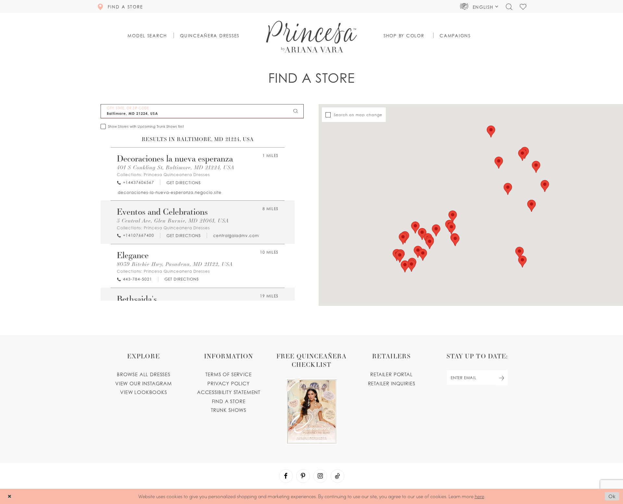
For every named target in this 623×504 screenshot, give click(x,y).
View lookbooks (143, 392)
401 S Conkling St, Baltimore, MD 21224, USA (175, 167)
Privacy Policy (228, 383)
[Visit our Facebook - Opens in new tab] (286, 476)
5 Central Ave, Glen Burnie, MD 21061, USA (173, 220)
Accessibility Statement (228, 392)
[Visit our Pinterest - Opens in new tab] (303, 476)
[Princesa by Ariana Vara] (311, 37)
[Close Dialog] (9, 496)
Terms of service (228, 374)
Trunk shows (228, 410)
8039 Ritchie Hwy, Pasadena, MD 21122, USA (175, 263)
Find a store (229, 401)
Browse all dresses (143, 374)
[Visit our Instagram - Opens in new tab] (320, 476)
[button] (479, 6)
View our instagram (143, 383)
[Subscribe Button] (501, 377)
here (479, 496)
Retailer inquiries (391, 383)
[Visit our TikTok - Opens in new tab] (337, 476)
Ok (612, 496)
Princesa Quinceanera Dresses (177, 174)
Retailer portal (391, 374)
